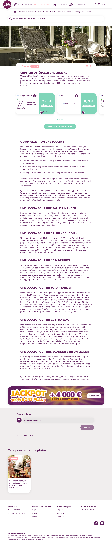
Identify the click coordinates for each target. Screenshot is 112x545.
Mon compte (22, 535)
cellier (48, 363)
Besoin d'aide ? (40, 539)
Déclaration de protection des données (51, 537)
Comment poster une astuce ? (27, 539)
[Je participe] (56, 395)
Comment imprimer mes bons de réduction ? (38, 535)
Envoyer (87, 427)
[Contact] (95, 4)
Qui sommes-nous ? (13, 535)
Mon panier (89, 535)
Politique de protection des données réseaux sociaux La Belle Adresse (81, 537)
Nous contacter (74, 535)
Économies (13, 507)
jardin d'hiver (70, 292)
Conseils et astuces (44, 5)
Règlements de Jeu (13, 539)
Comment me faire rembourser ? (60, 535)
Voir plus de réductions (60, 126)
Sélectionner (47, 105)
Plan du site (82, 535)
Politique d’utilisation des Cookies (17, 537)
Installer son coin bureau (31, 324)
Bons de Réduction (25, 5)
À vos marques (62, 5)
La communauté (80, 5)
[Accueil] (7, 5)
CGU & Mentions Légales (33, 537)
